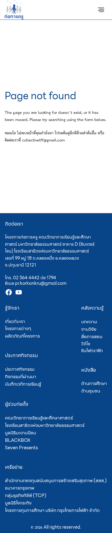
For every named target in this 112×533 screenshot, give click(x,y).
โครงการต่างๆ (18, 328)
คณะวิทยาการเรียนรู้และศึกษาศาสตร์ (39, 418)
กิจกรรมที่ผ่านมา (20, 376)
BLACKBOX (17, 440)
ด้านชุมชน (90, 391)
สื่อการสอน (91, 336)
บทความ (89, 321)
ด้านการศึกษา (94, 383)
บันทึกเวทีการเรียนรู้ (23, 384)
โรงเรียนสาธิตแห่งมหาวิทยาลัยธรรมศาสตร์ (44, 425)
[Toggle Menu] (101, 9)
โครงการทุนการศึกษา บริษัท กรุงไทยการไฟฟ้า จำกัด (52, 510)
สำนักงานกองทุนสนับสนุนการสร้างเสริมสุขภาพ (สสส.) (56, 480)
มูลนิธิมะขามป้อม (20, 433)
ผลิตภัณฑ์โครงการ (22, 336)
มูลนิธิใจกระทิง (18, 503)
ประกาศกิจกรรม (20, 369)
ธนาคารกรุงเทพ (19, 488)
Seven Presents (21, 447)
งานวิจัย (88, 329)
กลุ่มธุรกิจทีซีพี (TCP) (25, 495)
